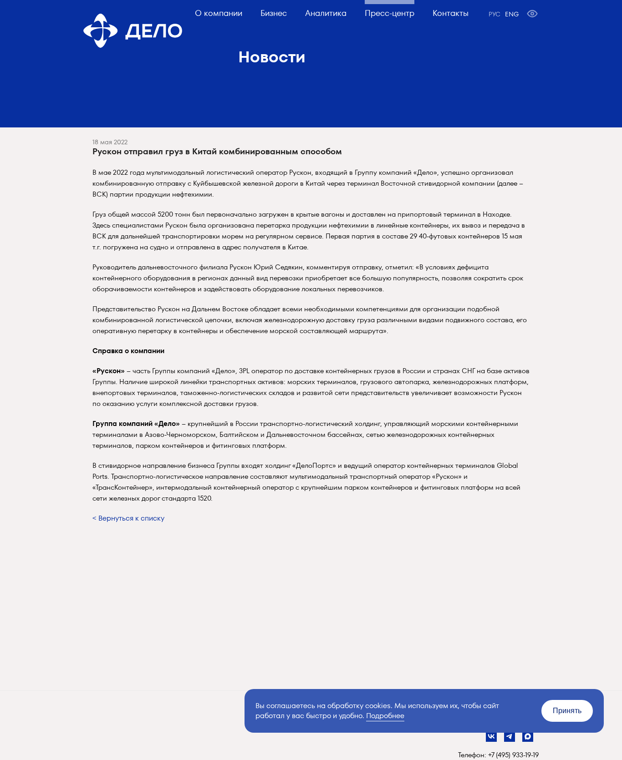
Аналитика (326, 13)
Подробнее (385, 715)
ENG (512, 14)
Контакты (451, 13)
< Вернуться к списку (128, 518)
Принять (567, 710)
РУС (494, 14)
